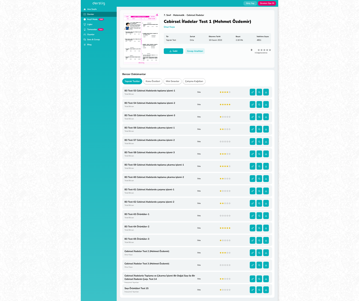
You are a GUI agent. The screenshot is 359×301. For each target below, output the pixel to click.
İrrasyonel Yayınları (132, 282)
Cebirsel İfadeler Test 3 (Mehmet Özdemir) (147, 263)
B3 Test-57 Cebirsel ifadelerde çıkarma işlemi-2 (150, 140)
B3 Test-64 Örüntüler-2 (137, 226)
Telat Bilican (129, 94)
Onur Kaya (169, 26)
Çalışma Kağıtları (194, 81)
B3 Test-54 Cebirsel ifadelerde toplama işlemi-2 (150, 103)
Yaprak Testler (132, 81)
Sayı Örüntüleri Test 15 (137, 288)
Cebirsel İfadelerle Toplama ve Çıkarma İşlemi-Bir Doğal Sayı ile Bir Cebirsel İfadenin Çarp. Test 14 (160, 277)
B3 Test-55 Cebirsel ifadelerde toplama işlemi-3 (150, 115)
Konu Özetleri (153, 81)
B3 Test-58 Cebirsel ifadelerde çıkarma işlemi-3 (150, 152)
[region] (99, 154)
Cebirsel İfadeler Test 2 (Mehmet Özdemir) (147, 251)
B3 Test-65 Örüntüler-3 (137, 238)
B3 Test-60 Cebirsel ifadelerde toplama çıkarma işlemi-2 (154, 177)
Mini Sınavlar (172, 81)
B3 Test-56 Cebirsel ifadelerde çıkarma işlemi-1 (150, 127)
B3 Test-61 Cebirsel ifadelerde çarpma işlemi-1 (149, 189)
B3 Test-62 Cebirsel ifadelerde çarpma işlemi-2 (149, 201)
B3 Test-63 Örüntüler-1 (137, 214)
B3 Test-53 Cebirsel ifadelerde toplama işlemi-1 (150, 90)
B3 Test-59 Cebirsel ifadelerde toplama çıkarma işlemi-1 (154, 164)
